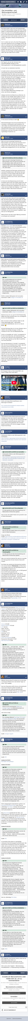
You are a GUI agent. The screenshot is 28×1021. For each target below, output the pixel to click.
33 (26, 1007)
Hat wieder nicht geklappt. (7, 761)
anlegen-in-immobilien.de (17, 297)
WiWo (6, 948)
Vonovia (3, 624)
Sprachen (9, 1018)
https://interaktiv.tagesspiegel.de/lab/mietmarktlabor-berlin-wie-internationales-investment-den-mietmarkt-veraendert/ (14, 440)
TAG (2, 631)
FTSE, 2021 (19, 692)
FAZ (6, 757)
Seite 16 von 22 (14, 20)
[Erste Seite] (2, 20)
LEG (2, 627)
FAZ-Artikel (9, 806)
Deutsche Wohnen (5, 625)
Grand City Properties (6, 637)
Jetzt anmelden (14, 1002)
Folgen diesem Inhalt (13, 1007)
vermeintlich (4, 805)
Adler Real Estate (5, 640)
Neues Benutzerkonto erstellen (14, 993)
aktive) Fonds (6, 812)
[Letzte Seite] (26, 20)
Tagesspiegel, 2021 (15, 598)
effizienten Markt (12, 805)
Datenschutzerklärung (16, 1018)
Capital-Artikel (9, 225)
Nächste (22, 19)
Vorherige (5, 19)
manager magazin (9, 733)
